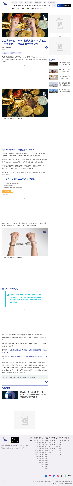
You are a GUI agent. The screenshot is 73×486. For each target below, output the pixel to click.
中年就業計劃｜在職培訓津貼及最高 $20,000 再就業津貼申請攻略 (65, 84)
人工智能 (50, 441)
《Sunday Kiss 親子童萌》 (13, 448)
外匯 (36, 444)
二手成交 (40, 445)
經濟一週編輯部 (6, 47)
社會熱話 (60, 445)
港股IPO (14, 2)
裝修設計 (40, 455)
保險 (43, 444)
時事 (23, 8)
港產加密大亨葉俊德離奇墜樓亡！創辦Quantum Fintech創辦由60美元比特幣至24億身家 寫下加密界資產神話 (32, 394)
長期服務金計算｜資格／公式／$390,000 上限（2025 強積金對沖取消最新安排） (65, 64)
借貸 (43, 456)
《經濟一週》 (23, 448)
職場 (13, 8)
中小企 (46, 448)
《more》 (3, 448)
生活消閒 (57, 445)
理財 (33, 5)
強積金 (43, 449)
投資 (23, 5)
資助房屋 (40, 449)
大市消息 (40, 441)
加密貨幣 (5, 53)
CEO (19, 53)
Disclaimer (60, 483)
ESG (46, 458)
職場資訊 (53, 445)
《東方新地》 (23, 447)
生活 (18, 8)
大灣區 (46, 460)
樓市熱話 (40, 461)
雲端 (50, 452)
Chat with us (53, 483)
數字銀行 (43, 453)
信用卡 (43, 461)
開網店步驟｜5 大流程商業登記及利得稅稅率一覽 (65, 71)
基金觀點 (36, 449)
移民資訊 (60, 449)
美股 (36, 442)
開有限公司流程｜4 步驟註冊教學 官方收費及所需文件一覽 (65, 91)
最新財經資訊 (52, 2)
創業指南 (46, 451)
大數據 (50, 445)
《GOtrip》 (6, 447)
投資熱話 (36, 457)
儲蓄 (43, 446)
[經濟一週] (5, 4)
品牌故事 (46, 445)
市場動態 (46, 441)
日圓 (21, 2)
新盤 (40, 452)
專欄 (28, 8)
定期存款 (43, 441)
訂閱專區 (33, 8)
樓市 (28, 5)
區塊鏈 (50, 449)
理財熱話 (43, 465)
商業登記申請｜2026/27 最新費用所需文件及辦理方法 (65, 78)
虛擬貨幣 (13, 53)
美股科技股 (38, 2)
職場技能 (53, 441)
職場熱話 (53, 449)
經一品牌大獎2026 (46, 464)
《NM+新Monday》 (14, 447)
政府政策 (60, 441)
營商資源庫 (46, 455)
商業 (38, 5)
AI (44, 2)
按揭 (40, 458)
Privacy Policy (68, 483)
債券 (36, 446)
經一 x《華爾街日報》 (65, 5)
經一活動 (46, 469)
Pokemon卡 (28, 2)
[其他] (46, 47)
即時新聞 (60, 453)
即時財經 (14, 5)
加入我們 (39, 8)
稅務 (43, 458)
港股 (36, 441)
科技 (43, 5)
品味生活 (57, 441)
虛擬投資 (4, 49)
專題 (19, 5)
